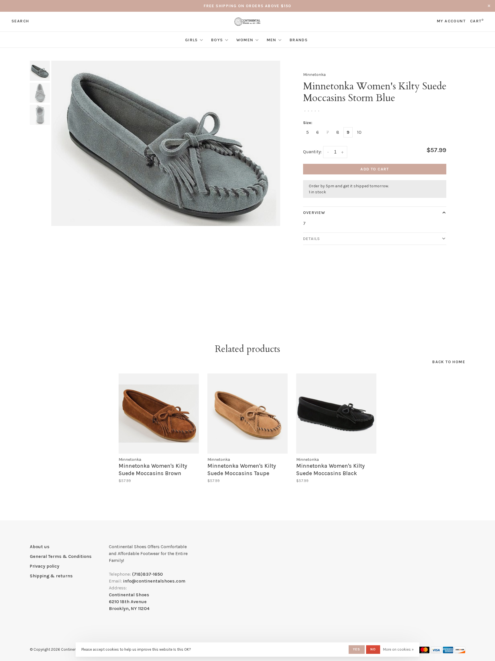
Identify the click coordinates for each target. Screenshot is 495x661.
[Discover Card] (460, 651)
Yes (356, 649)
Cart (477, 21)
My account (451, 21)
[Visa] (436, 651)
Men (271, 40)
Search (20, 21)
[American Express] (448, 651)
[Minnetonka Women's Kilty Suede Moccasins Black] (336, 413)
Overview (314, 212)
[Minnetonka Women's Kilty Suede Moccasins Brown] (159, 413)
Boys (217, 40)
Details (311, 238)
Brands (299, 40)
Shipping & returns (51, 576)
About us (40, 546)
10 (359, 132)
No (373, 649)
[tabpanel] (165, 143)
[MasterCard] (424, 651)
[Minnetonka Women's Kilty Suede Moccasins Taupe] (247, 413)
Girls (191, 40)
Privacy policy (44, 566)
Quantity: (312, 151)
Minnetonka (314, 74)
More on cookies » (398, 649)
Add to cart (374, 169)
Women (245, 40)
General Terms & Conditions (61, 556)
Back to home (448, 361)
